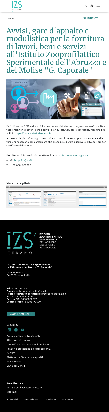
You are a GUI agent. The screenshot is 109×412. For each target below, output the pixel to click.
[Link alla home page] (16, 6)
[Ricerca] (86, 5)
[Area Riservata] (91, 5)
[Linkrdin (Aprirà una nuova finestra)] (10, 330)
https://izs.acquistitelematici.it (33, 133)
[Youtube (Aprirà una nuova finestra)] (23, 330)
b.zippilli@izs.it (23, 160)
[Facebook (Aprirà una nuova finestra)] (16, 330)
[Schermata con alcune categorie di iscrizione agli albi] (60, 197)
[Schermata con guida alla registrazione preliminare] (25, 197)
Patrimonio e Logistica (75, 155)
